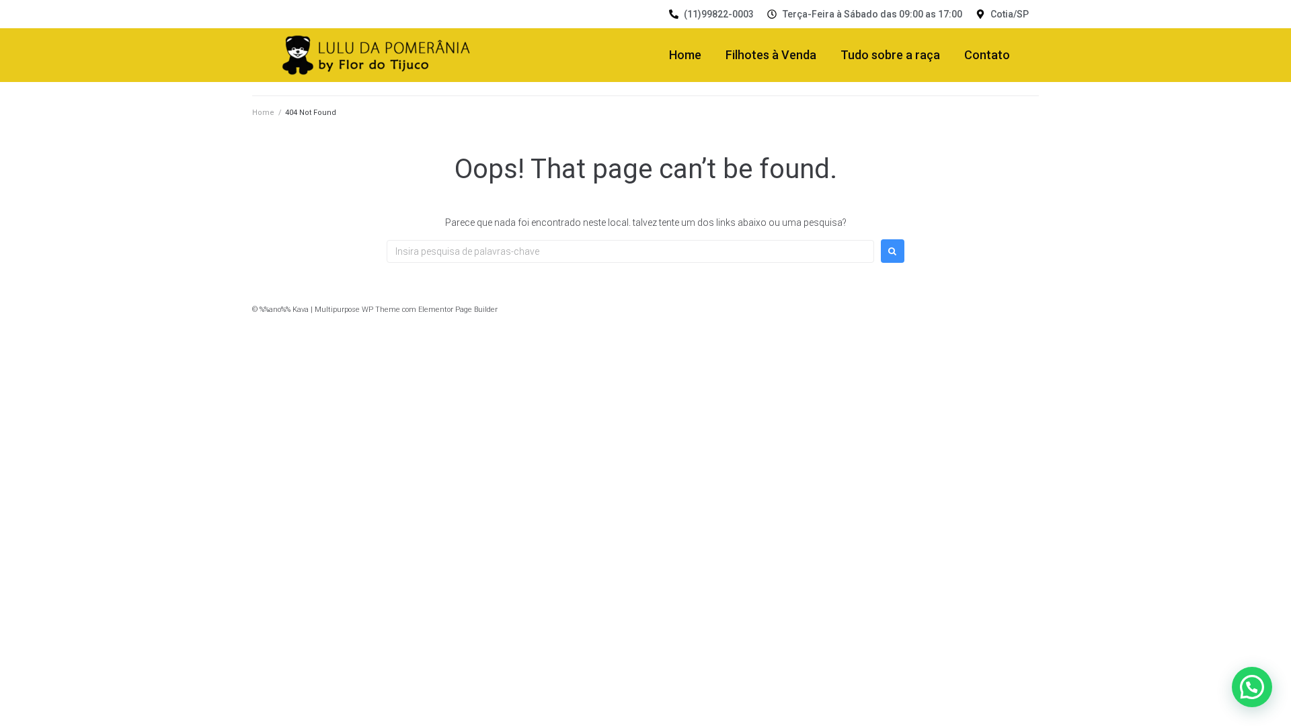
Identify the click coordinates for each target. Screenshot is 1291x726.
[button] (1252, 687)
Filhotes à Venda (771, 55)
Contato (987, 55)
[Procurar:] (630, 251)
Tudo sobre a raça (890, 55)
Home (685, 55)
